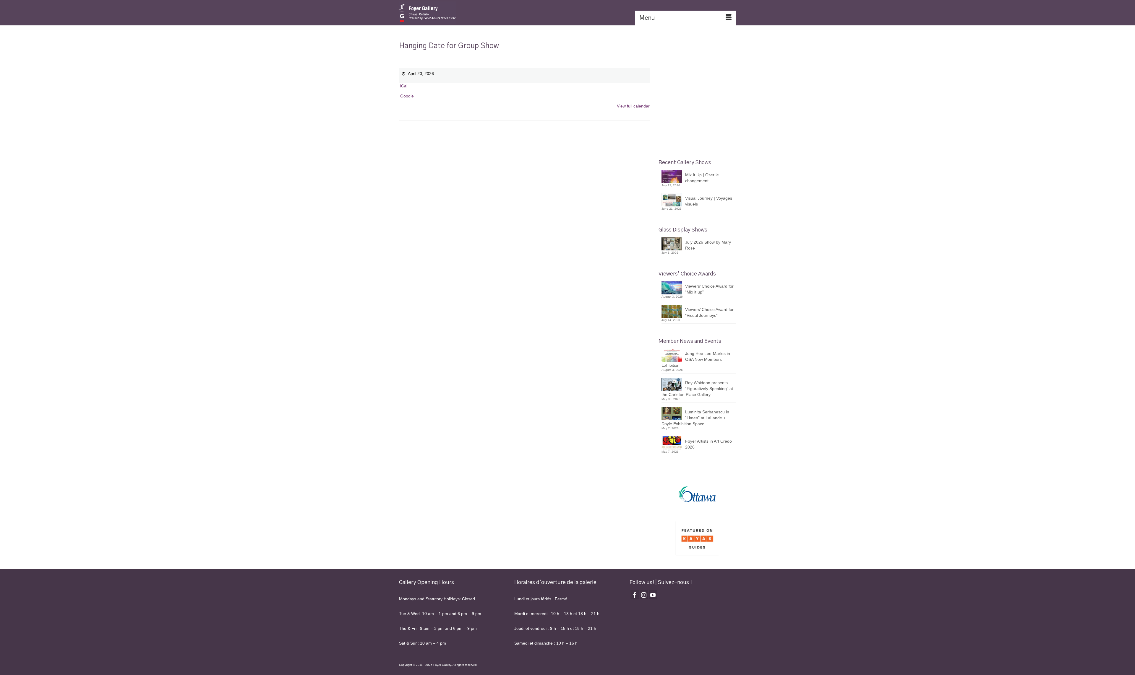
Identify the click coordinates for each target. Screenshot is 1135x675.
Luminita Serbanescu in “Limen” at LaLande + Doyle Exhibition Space (695, 418)
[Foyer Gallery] (452, 12)
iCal (403, 86)
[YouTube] (653, 594)
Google (407, 96)
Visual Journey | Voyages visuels (708, 201)
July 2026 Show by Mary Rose (708, 245)
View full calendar (633, 106)
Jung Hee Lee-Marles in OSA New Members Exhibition (695, 359)
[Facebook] (634, 594)
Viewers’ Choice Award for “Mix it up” (709, 289)
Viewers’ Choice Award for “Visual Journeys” (709, 312)
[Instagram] (644, 594)
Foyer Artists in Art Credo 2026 (708, 444)
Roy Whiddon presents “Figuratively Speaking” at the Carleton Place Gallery (697, 388)
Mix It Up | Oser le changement (702, 177)
